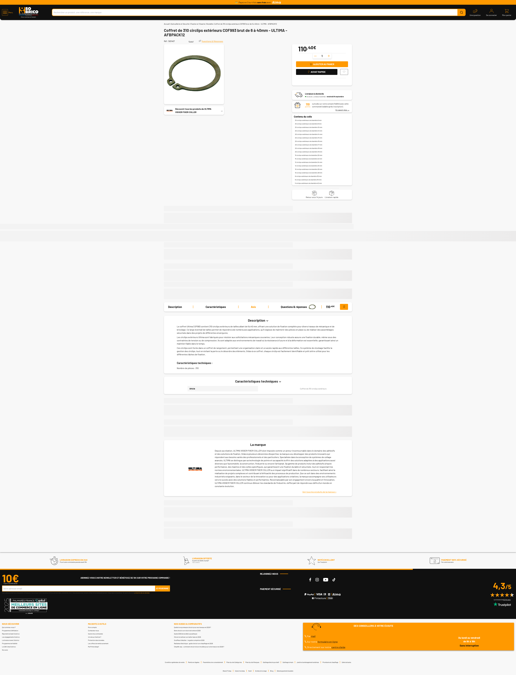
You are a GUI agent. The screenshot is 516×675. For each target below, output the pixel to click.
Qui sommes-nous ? (9, 627)
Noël (250, 671)
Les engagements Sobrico (11, 637)
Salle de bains (346, 662)
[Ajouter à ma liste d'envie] (344, 72)
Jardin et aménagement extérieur (308, 662)
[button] (7, 12)
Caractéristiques (216, 306)
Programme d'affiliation (10, 630)
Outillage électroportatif (271, 662)
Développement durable (285, 671)
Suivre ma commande (95, 634)
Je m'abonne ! (163, 588)
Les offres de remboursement (98, 643)
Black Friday (227, 671)
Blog (271, 671)
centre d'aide (338, 647)
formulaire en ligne (328, 641)
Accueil (167, 24)
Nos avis (5, 650)
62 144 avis (507, 600)
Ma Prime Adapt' (93, 647)
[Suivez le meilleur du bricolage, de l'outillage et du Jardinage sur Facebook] (310, 580)
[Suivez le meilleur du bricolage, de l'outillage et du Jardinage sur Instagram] (317, 580)
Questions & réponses (294, 306)
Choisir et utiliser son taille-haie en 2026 (187, 637)
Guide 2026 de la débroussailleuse (185, 634)
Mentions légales (193, 662)
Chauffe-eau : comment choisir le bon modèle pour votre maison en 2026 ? (199, 647)
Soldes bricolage (261, 671)
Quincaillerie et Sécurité (180, 24)
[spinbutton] (322, 56)
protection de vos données (142, 593)
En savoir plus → (342, 110)
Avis (253, 306)
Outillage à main (288, 662)
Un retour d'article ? (94, 637)
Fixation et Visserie (198, 24)
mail (313, 636)
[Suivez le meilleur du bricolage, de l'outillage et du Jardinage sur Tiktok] (334, 580)
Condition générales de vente (174, 662)
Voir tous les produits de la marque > (319, 492)
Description (175, 306)
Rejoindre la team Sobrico (11, 634)
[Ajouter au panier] (344, 307)
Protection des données (96, 640)
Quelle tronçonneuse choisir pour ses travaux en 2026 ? (192, 627)
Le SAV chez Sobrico (9, 647)
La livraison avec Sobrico (10, 640)
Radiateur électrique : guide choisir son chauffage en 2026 (193, 643)
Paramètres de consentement (213, 662)
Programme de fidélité (9, 643)
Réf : (166, 41)
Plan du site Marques (252, 662)
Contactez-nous (93, 630)
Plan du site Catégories (234, 662)
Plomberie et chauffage (330, 662)
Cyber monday (240, 671)
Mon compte (92, 627)
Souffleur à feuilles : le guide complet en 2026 (189, 640)
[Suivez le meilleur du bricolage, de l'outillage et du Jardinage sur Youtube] (325, 580)
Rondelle (209, 24)
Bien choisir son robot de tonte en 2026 (187, 630)
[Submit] (461, 12)
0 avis (191, 41)
